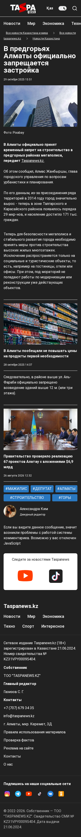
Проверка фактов (19, 740)
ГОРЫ (65, 498)
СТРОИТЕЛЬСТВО (27, 498)
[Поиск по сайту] (74, 8)
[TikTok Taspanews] (55, 576)
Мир (31, 23)
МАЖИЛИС (17, 489)
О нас (8, 764)
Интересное (52, 626)
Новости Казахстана (46, 38)
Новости (12, 23)
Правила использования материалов (35, 732)
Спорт (28, 626)
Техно (9, 626)
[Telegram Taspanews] (18, 793)
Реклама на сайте (19, 748)
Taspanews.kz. (32, 161)
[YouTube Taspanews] (25, 576)
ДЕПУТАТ (43, 489)
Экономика (53, 23)
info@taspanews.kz (19, 716)
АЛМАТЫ (67, 489)
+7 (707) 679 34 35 (19, 708)
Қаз (50, 8)
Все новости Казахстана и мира (27, 32)
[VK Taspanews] (50, 793)
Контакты (12, 756)
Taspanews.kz (21, 606)
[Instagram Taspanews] (7, 793)
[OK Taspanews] (61, 793)
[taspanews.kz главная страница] (23, 8)
